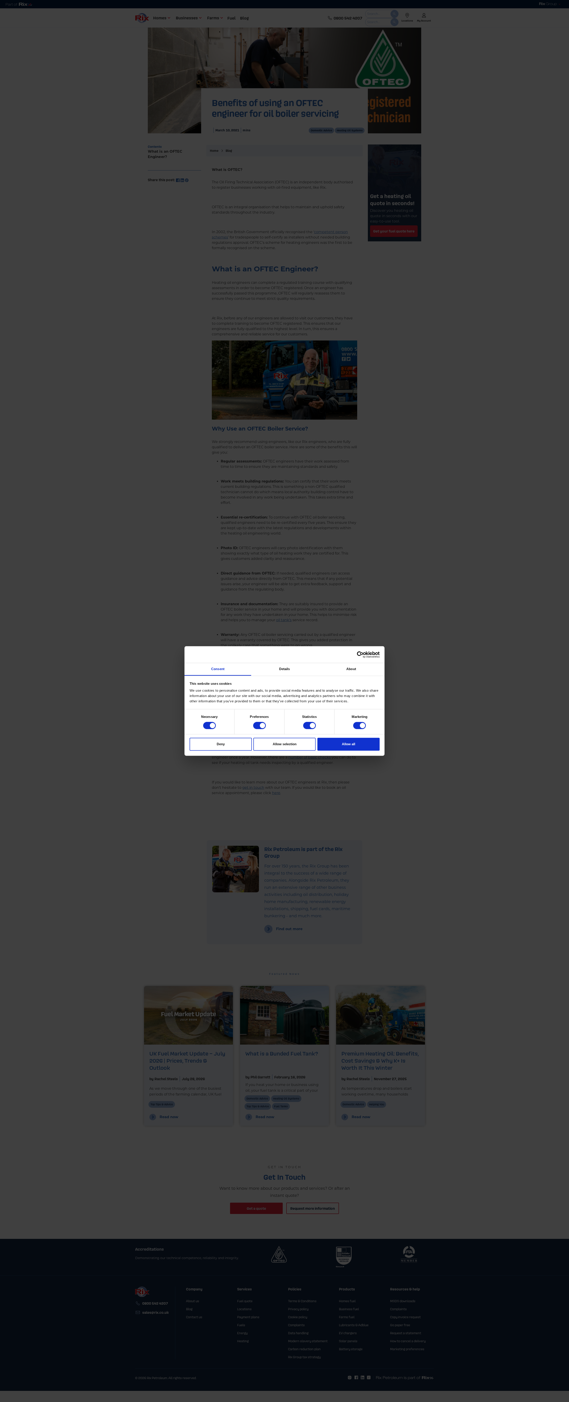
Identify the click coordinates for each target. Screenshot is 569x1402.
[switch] (259, 725)
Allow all (348, 744)
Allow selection (285, 744)
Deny (221, 744)
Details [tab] (284, 669)
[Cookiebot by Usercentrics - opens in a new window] (360, 654)
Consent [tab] (217, 669)
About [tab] (351, 669)
